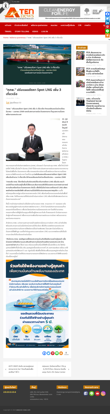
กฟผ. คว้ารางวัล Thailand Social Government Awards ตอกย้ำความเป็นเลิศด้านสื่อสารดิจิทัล (95, 105)
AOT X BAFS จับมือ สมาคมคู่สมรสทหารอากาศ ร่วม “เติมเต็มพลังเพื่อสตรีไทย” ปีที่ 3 (21, 369)
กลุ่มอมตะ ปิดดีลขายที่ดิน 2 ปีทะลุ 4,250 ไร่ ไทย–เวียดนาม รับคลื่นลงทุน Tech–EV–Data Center (54, 369)
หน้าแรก (8, 25)
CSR (79, 25)
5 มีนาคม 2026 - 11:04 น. (13, 98)
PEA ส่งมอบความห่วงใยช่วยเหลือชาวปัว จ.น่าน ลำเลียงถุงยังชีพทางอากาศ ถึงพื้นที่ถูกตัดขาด (95, 57)
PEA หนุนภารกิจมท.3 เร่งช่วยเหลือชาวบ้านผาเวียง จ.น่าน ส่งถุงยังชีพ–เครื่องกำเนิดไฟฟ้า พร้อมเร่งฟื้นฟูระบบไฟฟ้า (95, 86)
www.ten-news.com (23, 410)
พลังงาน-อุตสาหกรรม (39, 25)
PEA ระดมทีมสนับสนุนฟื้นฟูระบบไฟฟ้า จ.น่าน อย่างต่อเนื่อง (95, 71)
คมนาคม (54, 25)
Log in (44, 31)
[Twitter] (48, 353)
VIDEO (35, 31)
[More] (61, 353)
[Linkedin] (107, 22)
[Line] (57, 353)
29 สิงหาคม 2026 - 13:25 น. (93, 65)
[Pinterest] (53, 353)
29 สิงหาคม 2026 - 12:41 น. (93, 95)
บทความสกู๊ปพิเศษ (68, 25)
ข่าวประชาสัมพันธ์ (21, 25)
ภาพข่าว (88, 25)
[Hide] (109, 39)
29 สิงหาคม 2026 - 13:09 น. (93, 76)
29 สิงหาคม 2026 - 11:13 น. (93, 114)
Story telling (22, 31)
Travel (8, 31)
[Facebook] (44, 353)
